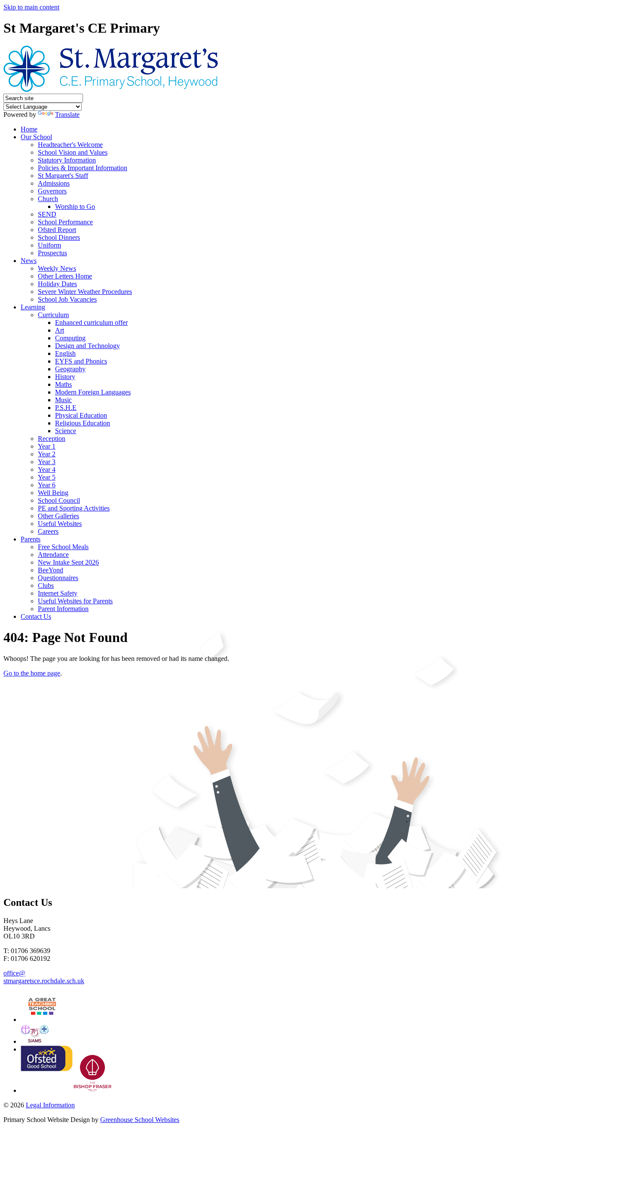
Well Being (53, 492)
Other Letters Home (65, 276)
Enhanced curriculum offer (91, 322)
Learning (33, 307)
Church (48, 198)
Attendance (53, 554)
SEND (47, 214)
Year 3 (46, 461)
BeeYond (50, 570)
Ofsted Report (57, 229)
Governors (52, 191)
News (29, 260)
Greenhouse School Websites (139, 1119)
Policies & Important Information (82, 167)
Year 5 (46, 477)
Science (65, 430)
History (65, 376)
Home (29, 129)
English (65, 353)
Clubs (46, 585)
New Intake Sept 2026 (68, 562)
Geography (70, 369)
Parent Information (63, 608)
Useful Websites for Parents (75, 601)
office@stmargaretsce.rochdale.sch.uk (43, 976)
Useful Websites (60, 523)
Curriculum (53, 314)
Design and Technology (87, 345)
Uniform (49, 245)
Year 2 (46, 454)
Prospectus (52, 253)
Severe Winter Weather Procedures (85, 291)
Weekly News (57, 268)
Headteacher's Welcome (70, 144)
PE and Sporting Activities (74, 508)
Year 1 (46, 446)
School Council (59, 500)
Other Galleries (58, 516)
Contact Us (36, 616)
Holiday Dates (57, 283)
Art (59, 330)
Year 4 (46, 469)
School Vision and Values (72, 152)
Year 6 (46, 485)
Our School (36, 137)
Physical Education (81, 415)
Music (63, 400)
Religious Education (82, 423)
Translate (67, 114)
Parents (30, 539)
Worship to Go (75, 206)
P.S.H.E (66, 407)
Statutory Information (67, 160)
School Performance (65, 222)
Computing (70, 338)
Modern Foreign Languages (93, 392)
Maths (63, 384)
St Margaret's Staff (63, 175)
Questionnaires (58, 577)
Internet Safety (57, 593)
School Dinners (59, 237)
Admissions (54, 183)
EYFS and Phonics (81, 361)
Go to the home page (31, 673)
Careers (48, 531)
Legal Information (50, 1105)
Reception (51, 438)
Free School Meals (63, 546)
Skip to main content (31, 7)
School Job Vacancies (67, 299)
